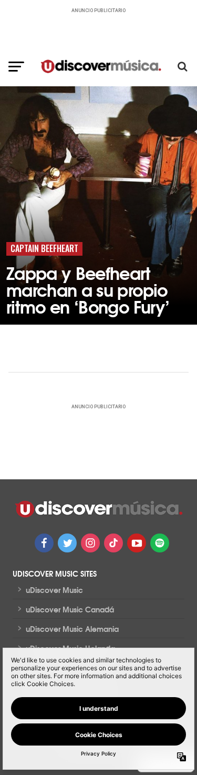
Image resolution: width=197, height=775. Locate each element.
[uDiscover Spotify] (159, 543)
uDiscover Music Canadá (70, 609)
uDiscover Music (54, 590)
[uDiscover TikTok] (113, 543)
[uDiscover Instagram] (90, 543)
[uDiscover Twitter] (67, 543)
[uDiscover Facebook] (44, 543)
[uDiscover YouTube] (136, 543)
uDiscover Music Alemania (72, 629)
